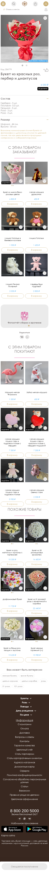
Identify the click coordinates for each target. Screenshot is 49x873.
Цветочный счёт (24, 749)
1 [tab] (22, 65)
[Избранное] (45, 18)
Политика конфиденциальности (24, 775)
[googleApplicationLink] (37, 829)
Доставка (24, 732)
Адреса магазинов (24, 762)
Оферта (24, 770)
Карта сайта (8, 835)
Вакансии (24, 790)
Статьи (24, 786)
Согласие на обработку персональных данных (24, 781)
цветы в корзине (10, 681)
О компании (24, 724)
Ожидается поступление (24, 866)
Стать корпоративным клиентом (24, 758)
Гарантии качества (24, 745)
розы (43, 681)
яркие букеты (27, 675)
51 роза (6, 686)
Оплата (24, 728)
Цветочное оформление (24, 799)
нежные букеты (9, 675)
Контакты (24, 741)
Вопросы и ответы (24, 737)
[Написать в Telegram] (19, 819)
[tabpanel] (24, 39)
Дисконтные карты (24, 766)
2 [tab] (26, 65)
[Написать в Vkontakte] (29, 819)
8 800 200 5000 (24, 811)
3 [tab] (28, 325)
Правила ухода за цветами (24, 795)
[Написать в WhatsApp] (24, 819)
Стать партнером (24, 754)
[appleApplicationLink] (12, 829)
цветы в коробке (29, 681)
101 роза (18, 686)
